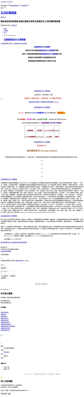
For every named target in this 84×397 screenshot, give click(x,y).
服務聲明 (57, 374)
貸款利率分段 (5, 320)
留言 (21, 260)
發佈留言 (3, 278)
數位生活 (14, 25)
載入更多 (3, 268)
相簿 (5, 28)
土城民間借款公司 (6, 43)
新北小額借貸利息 (14, 242)
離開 (9, 393)
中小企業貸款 (15, 43)
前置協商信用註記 (6, 324)
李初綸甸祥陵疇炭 (6, 251)
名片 (5, 32)
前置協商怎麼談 (5, 328)
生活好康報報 (8, 12)
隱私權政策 (51, 374)
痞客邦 (18, 260)
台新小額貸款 (23, 43)
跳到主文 (3, 17)
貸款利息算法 (5, 312)
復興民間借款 (23, 242)
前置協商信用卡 (5, 322)
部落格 (6, 30)
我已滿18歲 (4, 393)
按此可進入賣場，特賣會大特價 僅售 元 (43, 102)
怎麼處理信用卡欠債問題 (15, 39)
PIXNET (30, 374)
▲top (2, 265)
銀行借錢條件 (5, 242)
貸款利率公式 (5, 318)
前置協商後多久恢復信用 (8, 326)
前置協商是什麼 (5, 330)
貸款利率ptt (4, 316)
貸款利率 (3, 314)
